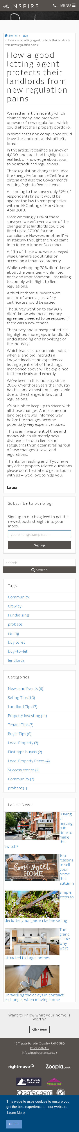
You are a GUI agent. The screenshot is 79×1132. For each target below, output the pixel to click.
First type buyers (25, 751)
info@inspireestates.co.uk (39, 1052)
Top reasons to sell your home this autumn (66, 869)
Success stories (23, 769)
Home (13, 35)
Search (41, 569)
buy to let (16, 642)
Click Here (39, 1029)
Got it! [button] (14, 1124)
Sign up (39, 545)
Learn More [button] (16, 1113)
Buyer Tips (19, 733)
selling (13, 633)
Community (18, 597)
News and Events (25, 688)
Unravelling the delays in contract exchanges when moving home (34, 997)
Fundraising (18, 615)
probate (15, 624)
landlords (16, 660)
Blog (25, 35)
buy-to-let (17, 651)
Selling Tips (21, 697)
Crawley (15, 606)
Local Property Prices (29, 760)
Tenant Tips (20, 724)
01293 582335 (39, 1048)
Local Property (23, 742)
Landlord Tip (22, 706)
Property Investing (27, 715)
